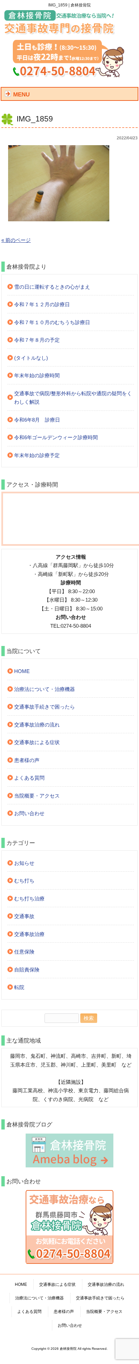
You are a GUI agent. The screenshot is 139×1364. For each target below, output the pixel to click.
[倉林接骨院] (60, 31)
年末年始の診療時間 (37, 375)
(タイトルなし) (31, 358)
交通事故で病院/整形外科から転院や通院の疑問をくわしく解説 (73, 397)
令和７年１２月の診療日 (42, 304)
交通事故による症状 (37, 742)
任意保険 (24, 952)
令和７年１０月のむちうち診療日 (52, 322)
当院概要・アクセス (37, 796)
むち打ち (24, 881)
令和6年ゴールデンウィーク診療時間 (56, 437)
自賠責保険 (26, 969)
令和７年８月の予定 (37, 340)
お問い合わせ (29, 813)
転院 (19, 987)
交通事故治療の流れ (37, 725)
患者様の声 (26, 760)
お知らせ (24, 863)
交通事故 (24, 916)
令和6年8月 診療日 (37, 420)
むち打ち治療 (29, 898)
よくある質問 (29, 778)
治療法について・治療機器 (44, 689)
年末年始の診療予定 (37, 455)
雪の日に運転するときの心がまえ (52, 287)
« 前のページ (16, 240)
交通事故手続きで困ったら (44, 707)
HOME (22, 671)
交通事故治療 (29, 934)
